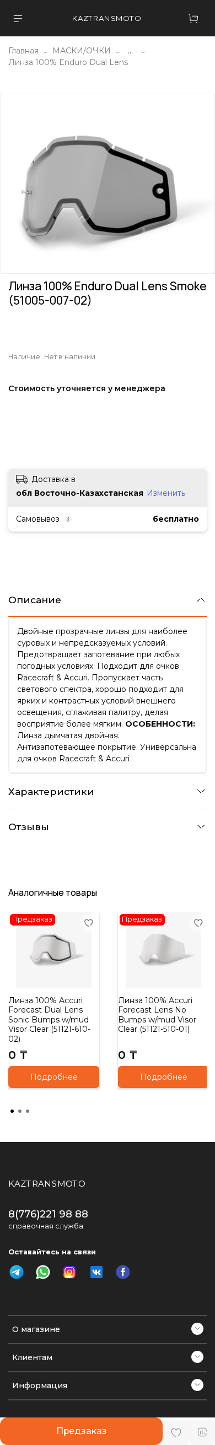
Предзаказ (81, 1431)
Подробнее (54, 1078)
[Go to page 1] (12, 1111)
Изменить (166, 493)
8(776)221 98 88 (48, 1214)
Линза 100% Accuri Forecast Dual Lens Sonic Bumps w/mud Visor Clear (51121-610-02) (49, 1019)
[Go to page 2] (20, 1111)
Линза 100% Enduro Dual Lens (68, 62)
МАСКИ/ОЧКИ (81, 51)
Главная (23, 51)
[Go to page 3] (27, 1111)
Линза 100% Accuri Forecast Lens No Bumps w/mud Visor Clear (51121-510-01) (157, 1015)
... (130, 50)
